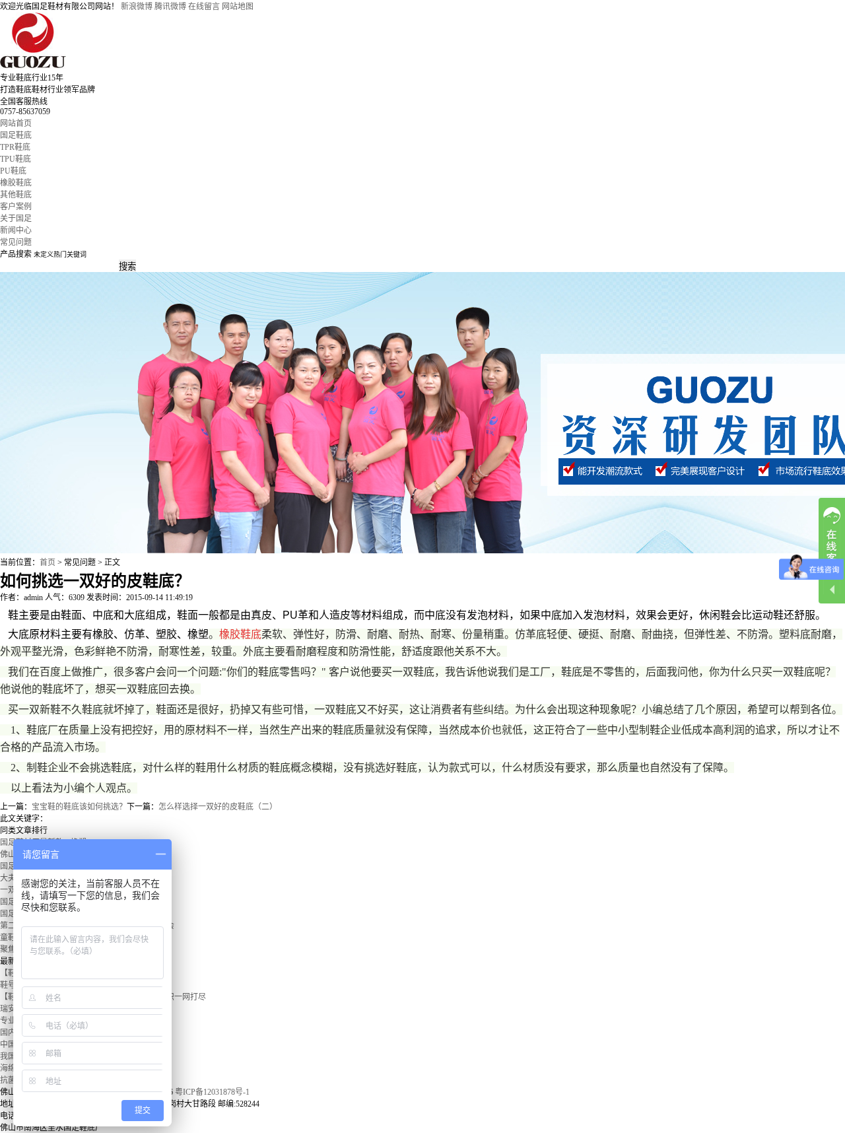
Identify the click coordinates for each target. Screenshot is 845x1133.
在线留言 (204, 6)
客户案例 (16, 206)
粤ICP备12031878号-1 (212, 1092)
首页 (47, 562)
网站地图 (238, 6)
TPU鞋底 (15, 159)
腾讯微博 (170, 6)
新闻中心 (16, 230)
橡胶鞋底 (16, 183)
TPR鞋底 (15, 147)
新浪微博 (136, 6)
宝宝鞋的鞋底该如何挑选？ (79, 806)
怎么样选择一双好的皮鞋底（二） (217, 806)
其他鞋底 (16, 194)
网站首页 (16, 123)
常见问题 (16, 242)
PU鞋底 (13, 171)
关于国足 (16, 218)
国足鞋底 (16, 135)
